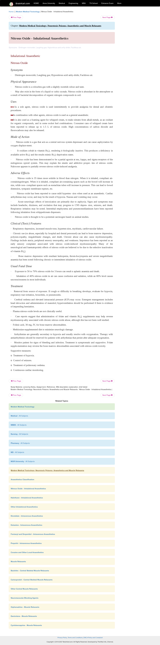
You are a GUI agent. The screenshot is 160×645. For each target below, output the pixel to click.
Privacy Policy (62, 638)
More (119, 3)
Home (11, 12)
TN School (93, 3)
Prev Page (16, 17)
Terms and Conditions (75, 638)
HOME (36, 3)
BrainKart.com (23, 3)
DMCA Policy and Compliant (93, 638)
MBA (84, 3)
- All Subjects (19, 416)
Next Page (106, 17)
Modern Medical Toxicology (28, 12)
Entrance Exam (107, 3)
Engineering (73, 3)
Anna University (49, 3)
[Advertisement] (134, 47)
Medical (62, 3)
